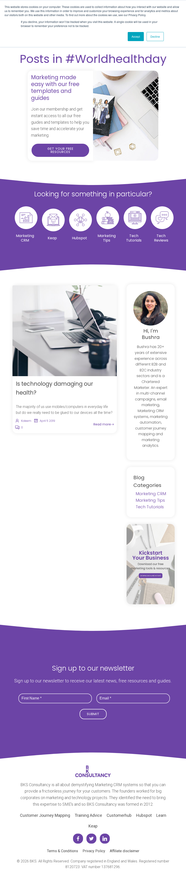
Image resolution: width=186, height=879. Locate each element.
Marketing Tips (150, 500)
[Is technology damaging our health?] (64, 330)
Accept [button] (136, 36)
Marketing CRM (151, 493)
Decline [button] (155, 36)
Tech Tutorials (150, 507)
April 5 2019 (47, 421)
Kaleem (26, 421)
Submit (93, 714)
